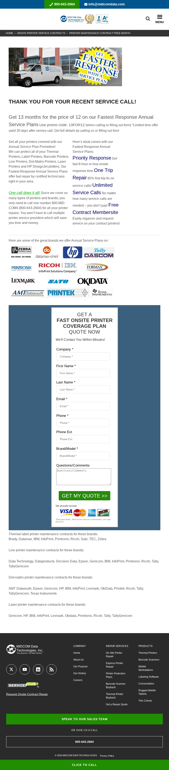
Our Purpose (80, 666)
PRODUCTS (145, 646)
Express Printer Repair (114, 665)
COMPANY (79, 646)
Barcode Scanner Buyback (116, 685)
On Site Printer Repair (114, 654)
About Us (78, 659)
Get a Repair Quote (117, 704)
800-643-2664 (64, 4)
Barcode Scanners (148, 659)
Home (9, 33)
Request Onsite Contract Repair (27, 694)
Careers (77, 680)
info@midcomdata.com (106, 4)
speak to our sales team (85, 719)
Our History (79, 673)
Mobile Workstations (145, 668)
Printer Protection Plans (115, 675)
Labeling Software (148, 676)
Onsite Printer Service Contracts (41, 33)
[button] (159, 17)
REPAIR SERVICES (117, 646)
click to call (84, 764)
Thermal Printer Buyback (114, 696)
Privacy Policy (107, 756)
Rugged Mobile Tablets (147, 692)
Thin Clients (145, 700)
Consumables (146, 683)
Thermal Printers (147, 652)
